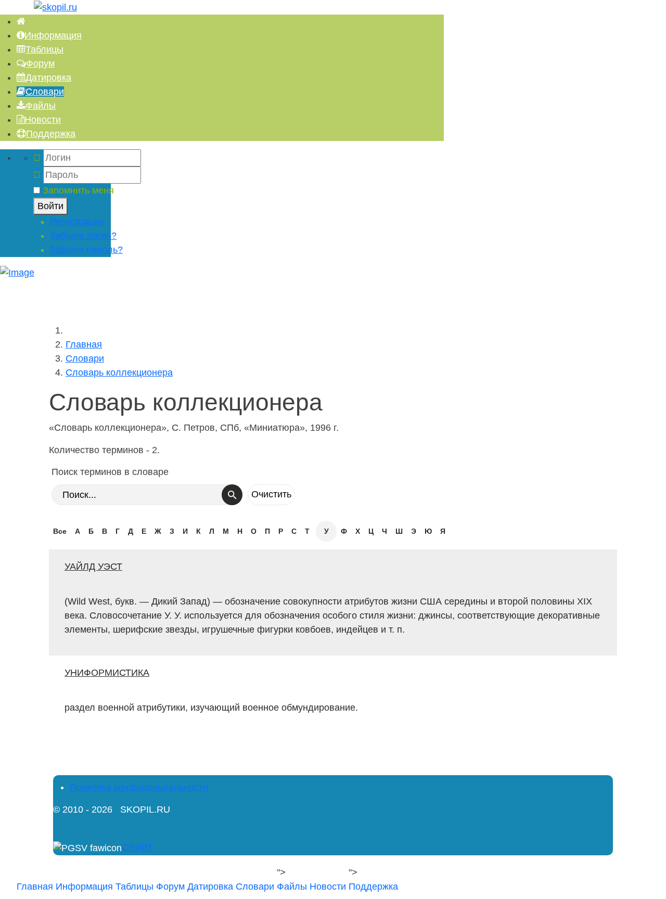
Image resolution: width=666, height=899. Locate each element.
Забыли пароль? (86, 250)
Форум (170, 886)
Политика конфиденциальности (139, 787)
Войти (50, 206)
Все (60, 531)
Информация (84, 886)
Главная (35, 886)
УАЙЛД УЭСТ (93, 566)
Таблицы (134, 886)
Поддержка (373, 886)
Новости (328, 886)
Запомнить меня (78, 190)
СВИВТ (137, 847)
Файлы (292, 886)
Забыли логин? (83, 235)
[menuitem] (21, 21)
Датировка (210, 886)
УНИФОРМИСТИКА (107, 672)
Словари (255, 886)
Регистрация (77, 221)
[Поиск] (232, 494)
